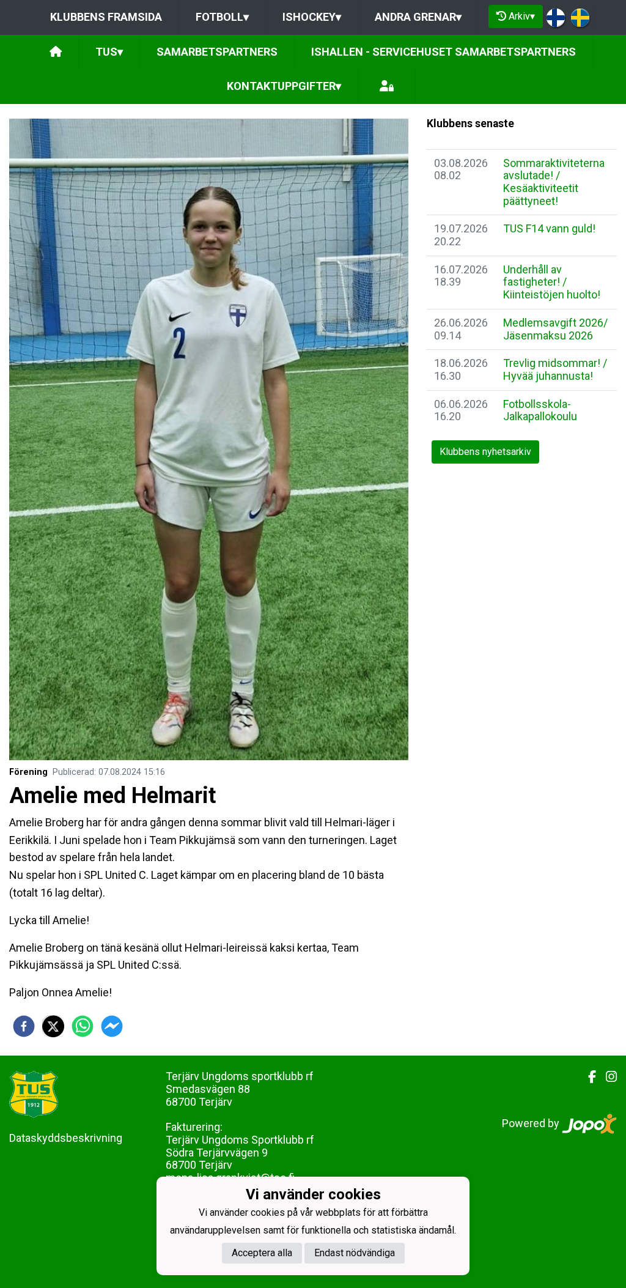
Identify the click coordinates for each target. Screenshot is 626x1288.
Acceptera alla (262, 1253)
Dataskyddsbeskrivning (65, 1137)
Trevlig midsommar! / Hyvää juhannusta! (555, 369)
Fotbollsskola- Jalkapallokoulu (540, 410)
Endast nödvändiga (354, 1253)
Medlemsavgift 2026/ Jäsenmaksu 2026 (555, 329)
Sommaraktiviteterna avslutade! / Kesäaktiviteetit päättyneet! (554, 182)
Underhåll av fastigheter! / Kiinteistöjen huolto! (551, 282)
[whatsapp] (83, 1026)
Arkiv (522, 16)
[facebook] (24, 1026)
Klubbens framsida (106, 16)
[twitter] (53, 1026)
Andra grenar (418, 16)
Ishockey (311, 16)
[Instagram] (606, 1077)
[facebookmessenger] (112, 1026)
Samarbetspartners (217, 51)
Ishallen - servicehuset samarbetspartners (443, 51)
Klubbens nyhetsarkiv (485, 451)
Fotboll (222, 16)
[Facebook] (587, 1077)
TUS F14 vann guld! (549, 228)
